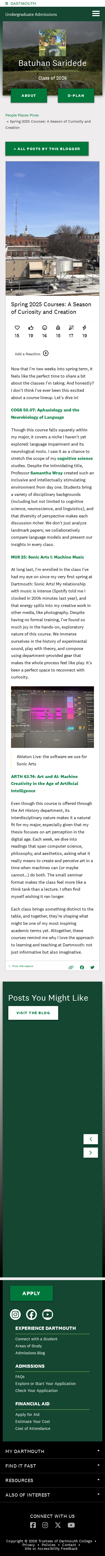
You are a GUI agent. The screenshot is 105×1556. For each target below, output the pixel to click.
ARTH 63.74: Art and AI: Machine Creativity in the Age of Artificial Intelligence (44, 784)
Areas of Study (28, 1345)
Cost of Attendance (32, 1428)
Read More (29, 1208)
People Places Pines (22, 115)
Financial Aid (32, 1404)
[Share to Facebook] (82, 967)
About (29, 95)
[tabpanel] (52, 228)
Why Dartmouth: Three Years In (39, 1147)
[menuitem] (52, 1341)
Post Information (22, 967)
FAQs (19, 1376)
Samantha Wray (46, 473)
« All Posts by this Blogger (47, 148)
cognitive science (75, 458)
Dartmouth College (23, 3)
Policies (48, 1544)
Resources (55, 1482)
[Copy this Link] (71, 967)
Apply (31, 1293)
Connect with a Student (36, 1338)
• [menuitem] (95, 1541)
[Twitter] (58, 1525)
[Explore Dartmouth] (6, 3)
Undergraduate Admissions (31, 14)
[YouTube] (71, 1525)
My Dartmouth (55, 1453)
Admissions (30, 1366)
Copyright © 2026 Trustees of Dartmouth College (49, 1541)
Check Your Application (36, 1390)
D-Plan (76, 95)
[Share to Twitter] (92, 967)
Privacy (28, 1544)
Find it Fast (55, 1468)
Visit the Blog (33, 1012)
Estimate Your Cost (32, 1421)
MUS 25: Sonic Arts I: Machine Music (48, 557)
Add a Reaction (27, 353)
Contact (69, 1544)
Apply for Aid (27, 1414)
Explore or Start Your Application (45, 1383)
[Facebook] (33, 1525)
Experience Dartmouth (45, 1328)
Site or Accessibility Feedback (51, 1548)
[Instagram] (45, 1525)
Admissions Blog (30, 1352)
